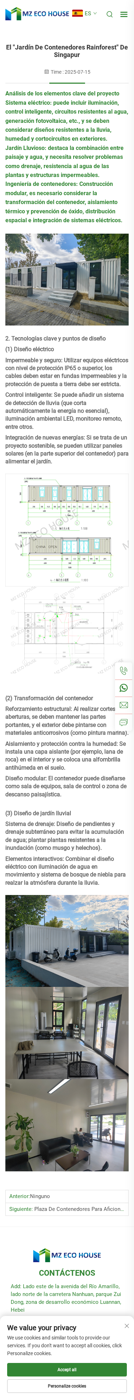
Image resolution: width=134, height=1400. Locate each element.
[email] (123, 705)
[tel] (123, 671)
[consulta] (123, 722)
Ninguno (40, 1196)
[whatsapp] (123, 688)
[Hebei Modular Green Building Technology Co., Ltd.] (37, 13)
